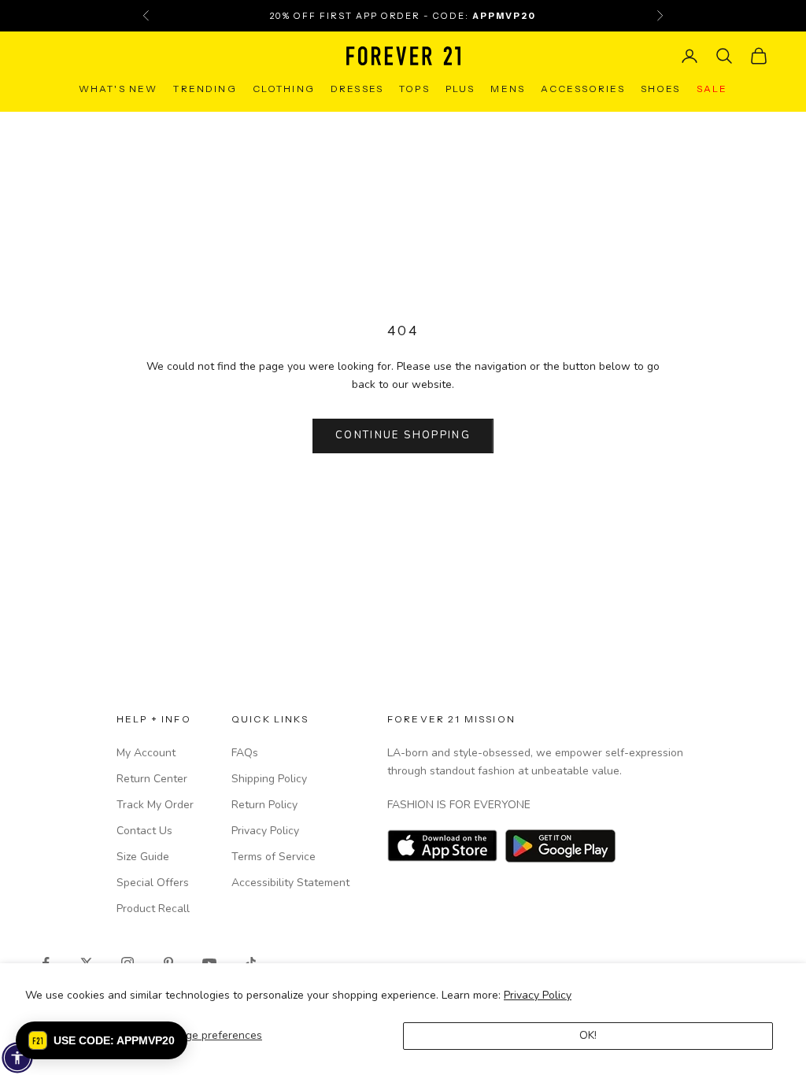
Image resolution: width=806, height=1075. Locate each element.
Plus (460, 88)
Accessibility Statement (290, 882)
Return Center (151, 778)
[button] (101, 1040)
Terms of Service (273, 856)
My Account (146, 752)
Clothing (284, 88)
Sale (712, 88)
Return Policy (264, 804)
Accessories (583, 88)
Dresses (357, 88)
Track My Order (155, 804)
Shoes (661, 88)
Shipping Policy (269, 778)
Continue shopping (403, 435)
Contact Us (144, 830)
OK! (588, 1035)
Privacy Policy (537, 995)
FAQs (244, 752)
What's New (118, 88)
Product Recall (153, 908)
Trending (204, 88)
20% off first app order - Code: (403, 15)
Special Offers (152, 882)
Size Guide (142, 856)
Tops (414, 88)
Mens (507, 88)
